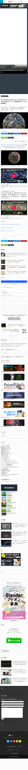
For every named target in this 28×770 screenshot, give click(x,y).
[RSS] (13, 349)
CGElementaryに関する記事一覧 (6, 371)
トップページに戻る (14, 335)
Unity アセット (4, 453)
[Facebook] (11, 132)
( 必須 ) (4, 291)
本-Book (4, 472)
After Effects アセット (5, 446)
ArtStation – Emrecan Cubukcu (7, 227)
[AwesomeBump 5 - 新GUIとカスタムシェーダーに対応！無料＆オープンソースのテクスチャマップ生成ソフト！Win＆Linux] (6, 672)
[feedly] (17, 741)
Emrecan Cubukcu (14, 108)
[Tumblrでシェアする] (11, 137)
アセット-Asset (5, 108)
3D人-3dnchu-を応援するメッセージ (14, 629)
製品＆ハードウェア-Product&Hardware (10, 474)
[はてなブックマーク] (17, 132)
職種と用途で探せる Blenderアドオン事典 (14, 586)
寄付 (8, 632)
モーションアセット (5, 456)
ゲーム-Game (4, 460)
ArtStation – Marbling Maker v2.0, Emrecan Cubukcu (11, 224)
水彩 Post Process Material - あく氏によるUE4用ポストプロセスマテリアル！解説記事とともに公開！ (17, 272)
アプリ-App (3, 458)
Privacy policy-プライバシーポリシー (14, 749)
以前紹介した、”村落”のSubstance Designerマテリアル (11, 144)
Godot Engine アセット (5, 449)
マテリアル (7, 109)
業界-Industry (4, 473)
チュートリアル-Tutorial (7, 464)
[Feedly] (4, 136)
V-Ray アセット (4, 455)
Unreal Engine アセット (6, 454)
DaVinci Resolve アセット (6, 448)
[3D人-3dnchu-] (14, 2)
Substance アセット (5, 96)
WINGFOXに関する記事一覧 (6, 426)
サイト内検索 (26, 1)
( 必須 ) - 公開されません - (7, 295)
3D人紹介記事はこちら (14, 620)
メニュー (1, 1)
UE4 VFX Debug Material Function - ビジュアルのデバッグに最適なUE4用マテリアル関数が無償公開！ (16, 266)
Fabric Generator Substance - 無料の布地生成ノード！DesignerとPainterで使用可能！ (16, 261)
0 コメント (14, 281)
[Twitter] (4, 133)
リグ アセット (4, 457)
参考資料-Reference (5, 470)
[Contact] (11, 349)
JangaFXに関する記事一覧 (5, 408)
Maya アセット (4, 451)
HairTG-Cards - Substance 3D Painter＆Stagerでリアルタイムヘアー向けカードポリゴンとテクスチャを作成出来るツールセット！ (17, 255)
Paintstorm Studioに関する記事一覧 (7, 389)
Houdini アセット (5, 450)
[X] (2, 349)
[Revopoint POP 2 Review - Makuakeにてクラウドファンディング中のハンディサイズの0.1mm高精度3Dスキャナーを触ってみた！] (6, 680)
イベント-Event (6, 459)
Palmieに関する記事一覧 (5, 417)
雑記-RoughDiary (5, 475)
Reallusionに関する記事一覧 (6, 380)
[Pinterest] (24, 132)
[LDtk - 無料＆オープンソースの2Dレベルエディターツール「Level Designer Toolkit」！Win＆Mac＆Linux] (6, 543)
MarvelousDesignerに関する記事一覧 (7, 399)
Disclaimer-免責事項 (14, 753)
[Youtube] (8, 349)
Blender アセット (5, 447)
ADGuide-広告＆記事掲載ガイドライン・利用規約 (14, 746)
